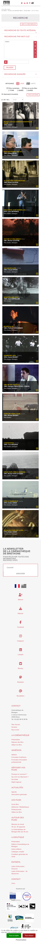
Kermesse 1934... (10, 355)
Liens (13, 883)
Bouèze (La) (8, 326)
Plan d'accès (15, 724)
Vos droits (14, 779)
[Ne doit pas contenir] (35, 53)
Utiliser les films (16, 745)
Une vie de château (12, 385)
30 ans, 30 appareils (18, 827)
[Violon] (19, 42)
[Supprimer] (35, 46)
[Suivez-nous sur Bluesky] (20, 664)
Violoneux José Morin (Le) (14, 210)
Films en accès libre (30, 88)
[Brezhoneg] (32, 3)
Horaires (14, 727)
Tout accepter (14, 935)
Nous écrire (15, 730)
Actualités (17, 787)
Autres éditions (16, 849)
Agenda (14, 792)
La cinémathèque (20, 735)
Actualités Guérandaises (14, 181)
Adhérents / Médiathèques (20, 807)
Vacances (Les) (10, 268)
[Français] (17, 586)
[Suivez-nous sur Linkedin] (20, 650)
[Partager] (29, 3)
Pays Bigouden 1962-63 (13, 151)
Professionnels (16, 809)
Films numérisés (13, 88)
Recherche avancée (20, 74)
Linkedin (20, 654)
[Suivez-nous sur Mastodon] (20, 678)
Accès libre (15, 804)
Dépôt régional (16, 782)
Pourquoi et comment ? (19, 774)
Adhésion (16, 750)
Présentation (15, 739)
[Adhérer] (21, 3)
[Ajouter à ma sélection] (37, 128)
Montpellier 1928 (11, 297)
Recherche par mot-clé (20, 36)
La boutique (17, 837)
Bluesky (20, 668)
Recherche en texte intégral (20, 31)
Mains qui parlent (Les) (13, 530)
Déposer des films (17, 742)
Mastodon (20, 682)
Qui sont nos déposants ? (19, 777)
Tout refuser (29, 935)
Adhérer (14, 754)
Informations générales (19, 794)
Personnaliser (21, 940)
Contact (15, 706)
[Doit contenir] (35, 49)
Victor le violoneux (12, 239)
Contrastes (9, 443)
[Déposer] (24, 3)
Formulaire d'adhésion (18, 757)
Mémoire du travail (17, 824)
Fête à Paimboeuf (11, 501)
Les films (16, 800)
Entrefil (16, 862)
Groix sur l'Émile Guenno (14, 472)
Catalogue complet (17, 851)
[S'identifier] (27, 3)
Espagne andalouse (12, 414)
